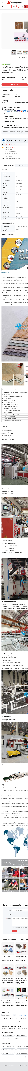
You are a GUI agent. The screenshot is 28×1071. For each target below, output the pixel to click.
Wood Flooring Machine (8, 1053)
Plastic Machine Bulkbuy (18, 1057)
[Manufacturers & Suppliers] (14, 2)
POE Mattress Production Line (8, 1018)
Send (14, 931)
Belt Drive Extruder (19, 1039)
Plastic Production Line (8, 1035)
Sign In (3, 158)
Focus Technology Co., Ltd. (18, 1065)
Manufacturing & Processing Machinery (13, 11)
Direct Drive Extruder (7, 1039)
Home (2, 11)
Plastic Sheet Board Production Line (8, 1021)
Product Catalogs (22, 1015)
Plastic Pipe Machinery (22, 1035)
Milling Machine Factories (8, 1049)
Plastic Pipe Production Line (21, 1021)
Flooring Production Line (20, 1018)
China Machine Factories (8, 1046)
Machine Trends (6, 1057)
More (2, 1059)
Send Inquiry (14, 84)
